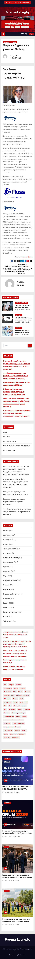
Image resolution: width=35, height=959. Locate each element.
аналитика (12, 709)
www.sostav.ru (27, 257)
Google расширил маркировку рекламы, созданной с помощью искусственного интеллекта (15, 376)
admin (17, 56)
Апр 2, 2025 (19, 335)
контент (14, 720)
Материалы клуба (9, 441)
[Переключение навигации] (22, 34)
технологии (15, 737)
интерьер (7, 720)
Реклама (6, 607)
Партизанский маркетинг (11, 594)
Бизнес (18, 302)
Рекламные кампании (10, 612)
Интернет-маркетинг (10, 558)
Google (15, 702)
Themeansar (17, 951)
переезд (17, 727)
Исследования (8, 562)
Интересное (7, 553)
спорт (6, 734)
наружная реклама (18, 723)
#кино (20, 692)
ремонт (18, 27)
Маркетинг (7, 571)
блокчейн (27, 709)
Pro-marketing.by (17, 12)
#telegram (8, 688)
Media (22, 702)
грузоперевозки (9, 716)
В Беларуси (7, 540)
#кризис (27, 692)
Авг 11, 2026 (8, 881)
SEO (13, 27)
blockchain (7, 702)
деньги (18, 716)
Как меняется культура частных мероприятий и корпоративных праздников (14, 502)
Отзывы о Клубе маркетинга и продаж (16, 446)
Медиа (5, 576)
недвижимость (8, 727)
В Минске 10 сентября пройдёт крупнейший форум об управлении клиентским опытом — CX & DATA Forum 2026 (17, 834)
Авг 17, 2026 (8, 837)
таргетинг (7, 737)
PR (27, 702)
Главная (11, 955)
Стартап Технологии (20, 706)
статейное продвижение (17, 734)
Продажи (13, 42)
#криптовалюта (9, 695)
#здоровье (7, 692)
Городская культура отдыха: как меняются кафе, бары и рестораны (17, 876)
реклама (7, 27)
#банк (16, 688)
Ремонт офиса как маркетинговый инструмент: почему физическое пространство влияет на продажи (15, 653)
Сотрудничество (9, 450)
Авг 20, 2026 (8, 792)
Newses (26, 949)
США (10, 706)
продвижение (25, 27)
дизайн (24, 716)
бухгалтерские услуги (18, 713)
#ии (14, 692)
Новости (6, 585)
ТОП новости (7, 621)
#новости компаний (10, 24)
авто (5, 709)
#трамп (15, 699)
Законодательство (9, 549)
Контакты (6, 437)
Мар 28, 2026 (19, 310)
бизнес (20, 24)
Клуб (5, 432)
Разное (5, 603)
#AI (5, 685)
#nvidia (18, 685)
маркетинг (26, 24)
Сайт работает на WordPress (11, 949)
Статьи (5, 616)
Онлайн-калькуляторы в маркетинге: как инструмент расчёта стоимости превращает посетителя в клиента (17, 644)
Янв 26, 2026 (19, 322)
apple (22, 699)
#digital (11, 685)
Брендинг (6, 42)
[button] (26, 34)
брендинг (7, 713)
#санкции (7, 699)
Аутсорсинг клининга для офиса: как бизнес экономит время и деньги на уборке (15, 634)
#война (22, 688)
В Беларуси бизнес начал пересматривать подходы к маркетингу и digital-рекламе (14, 392)
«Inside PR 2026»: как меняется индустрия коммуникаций (23, 320)
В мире (5, 544)
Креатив (6, 567)
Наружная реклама (10, 580)
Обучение (6, 589)
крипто (21, 720)
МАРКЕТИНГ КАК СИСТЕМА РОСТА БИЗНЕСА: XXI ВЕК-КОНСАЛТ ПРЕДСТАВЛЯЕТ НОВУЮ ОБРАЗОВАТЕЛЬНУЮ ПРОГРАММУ (16, 790)
